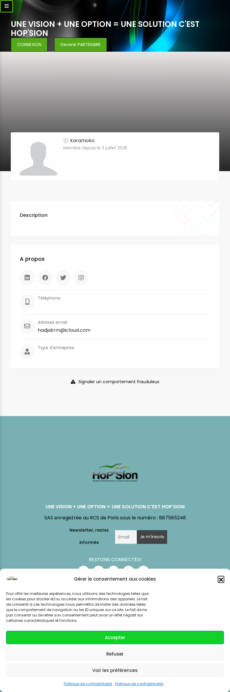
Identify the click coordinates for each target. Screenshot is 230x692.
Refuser (115, 654)
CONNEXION (29, 44)
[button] (221, 579)
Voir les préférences (115, 670)
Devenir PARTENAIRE (80, 44)
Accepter (115, 637)
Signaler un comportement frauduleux (118, 382)
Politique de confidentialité (88, 683)
